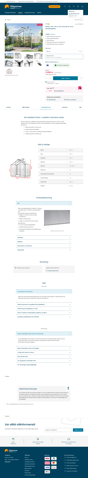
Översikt (8, 107)
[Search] (65, 7)
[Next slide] (43, 37)
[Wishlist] (73, 6)
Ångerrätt (27, 470)
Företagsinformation (29, 462)
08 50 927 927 (75, 14)
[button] (78, 6)
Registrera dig (78, 430)
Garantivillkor (28, 473)
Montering (64, 107)
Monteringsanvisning (53, 270)
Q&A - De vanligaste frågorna (12, 459)
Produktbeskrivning (46, 107)
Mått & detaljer (25, 107)
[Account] (69, 7)
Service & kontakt (54, 6)
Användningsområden (30, 475)
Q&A (80, 107)
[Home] (5, 19)
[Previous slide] (4, 37)
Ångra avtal (7, 462)
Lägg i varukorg (65, 78)
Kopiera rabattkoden (59, 91)
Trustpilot (7, 376)
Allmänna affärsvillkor (30, 464)
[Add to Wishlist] (81, 78)
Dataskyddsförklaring (30, 466)
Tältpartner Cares (29, 459)
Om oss (26, 457)
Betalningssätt (28, 468)
